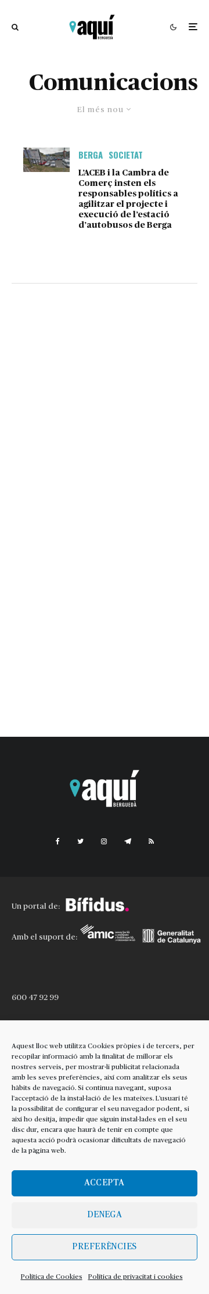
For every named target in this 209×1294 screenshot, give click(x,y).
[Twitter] (80, 841)
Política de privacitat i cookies (135, 1276)
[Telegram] (128, 841)
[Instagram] (104, 841)
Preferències (104, 1246)
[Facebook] (58, 841)
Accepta (104, 1182)
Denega (104, 1214)
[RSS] (151, 841)
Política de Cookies (51, 1276)
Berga (90, 154)
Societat (126, 154)
